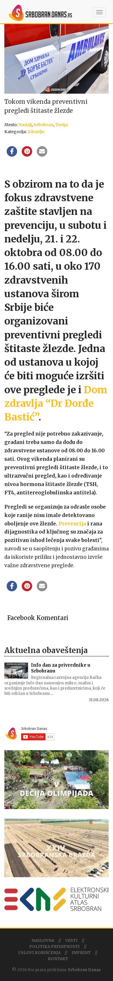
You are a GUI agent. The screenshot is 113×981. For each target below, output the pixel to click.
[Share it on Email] (42, 155)
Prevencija (72, 524)
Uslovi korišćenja (39, 952)
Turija (61, 124)
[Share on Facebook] (12, 155)
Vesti (71, 940)
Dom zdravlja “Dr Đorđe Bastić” (55, 403)
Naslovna (43, 940)
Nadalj (25, 124)
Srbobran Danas (84, 969)
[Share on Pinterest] (27, 155)
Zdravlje (36, 131)
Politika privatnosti (54, 946)
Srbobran (44, 124)
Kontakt (58, 958)
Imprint (81, 952)
